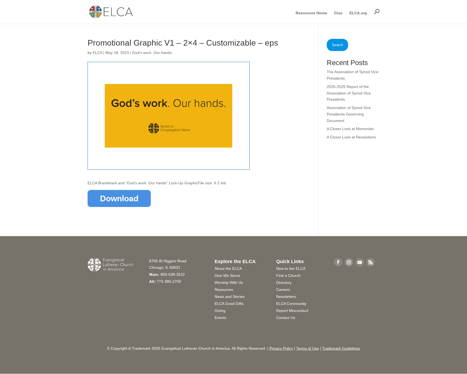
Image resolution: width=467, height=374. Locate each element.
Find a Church (288, 275)
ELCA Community (291, 303)
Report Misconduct (292, 310)
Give (338, 13)
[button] (376, 11)
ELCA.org (358, 13)
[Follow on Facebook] (338, 262)
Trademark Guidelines (341, 348)
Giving (220, 310)
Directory (284, 282)
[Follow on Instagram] (349, 262)
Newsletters (286, 296)
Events (220, 317)
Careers (283, 289)
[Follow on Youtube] (359, 262)
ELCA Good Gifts (229, 303)
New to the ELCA (290, 268)
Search (337, 45)
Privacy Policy (281, 348)
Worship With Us (229, 282)
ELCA (97, 52)
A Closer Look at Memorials (350, 129)
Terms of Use (307, 348)
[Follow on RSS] (370, 262)
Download (119, 198)
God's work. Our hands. (152, 52)
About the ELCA (228, 268)
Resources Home (311, 13)
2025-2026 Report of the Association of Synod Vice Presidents (349, 93)
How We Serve (227, 275)
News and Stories (230, 296)
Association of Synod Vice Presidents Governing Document (349, 114)
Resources (224, 289)
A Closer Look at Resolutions (351, 137)
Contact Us (285, 317)
